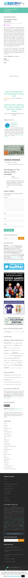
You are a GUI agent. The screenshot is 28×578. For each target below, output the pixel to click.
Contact (10, 379)
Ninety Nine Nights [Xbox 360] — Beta (11, 547)
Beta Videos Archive (7, 428)
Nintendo (6, 353)
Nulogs (5, 452)
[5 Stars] (10, 98)
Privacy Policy (7, 500)
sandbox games (7, 159)
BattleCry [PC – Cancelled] (9, 558)
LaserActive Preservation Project (10, 446)
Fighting (16, 345)
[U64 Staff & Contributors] (7, 123)
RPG (15, 358)
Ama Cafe (6, 377)
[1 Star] (4, 98)
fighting (21, 345)
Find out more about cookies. (14, 576)
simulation (20, 360)
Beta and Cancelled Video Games (10, 484)
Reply (8, 187)
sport (7, 362)
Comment (6, 197)
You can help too (14, 256)
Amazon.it (18, 396)
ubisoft (13, 367)
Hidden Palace (6, 443)
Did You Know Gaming (8, 431)
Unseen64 (17, 126)
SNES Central (6, 462)
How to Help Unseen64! (9, 488)
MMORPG (13, 350)
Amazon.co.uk (6, 398)
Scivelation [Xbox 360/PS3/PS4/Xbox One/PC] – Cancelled (13, 551)
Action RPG (7, 343)
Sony (14, 17)
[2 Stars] (6, 98)
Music (17, 350)
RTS (19, 358)
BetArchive (6, 430)
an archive (11, 245)
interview (14, 348)
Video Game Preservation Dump (10, 468)
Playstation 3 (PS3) (8, 17)
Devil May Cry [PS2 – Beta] (16, 375)
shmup (9, 360)
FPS (5, 347)
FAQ (5, 495)
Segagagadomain (7, 459)
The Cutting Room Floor (8, 465)
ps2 (8, 355)
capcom (6, 345)
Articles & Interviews (8, 486)
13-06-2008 (19, 23)
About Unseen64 (7, 491)
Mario (10, 350)
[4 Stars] (9, 98)
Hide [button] (23, 576)
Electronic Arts (11, 345)
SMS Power (6, 460)
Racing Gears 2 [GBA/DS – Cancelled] (16, 164)
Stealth (15, 362)
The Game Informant (8, 467)
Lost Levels (6, 448)
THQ (10, 367)
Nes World (6, 451)
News (5, 481)
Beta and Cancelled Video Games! (15, 377)
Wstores (5, 382)
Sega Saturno (6, 457)
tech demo (10, 365)
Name (5, 213)
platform (15, 353)
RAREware (11, 358)
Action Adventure (16, 340)
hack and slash (10, 348)
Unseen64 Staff (7, 493)
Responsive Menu (23, 3)
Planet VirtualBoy (7, 454)
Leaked (6, 350)
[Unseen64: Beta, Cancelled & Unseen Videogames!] (13, 4)
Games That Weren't (8, 435)
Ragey (5, 456)
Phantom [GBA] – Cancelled (9, 561)
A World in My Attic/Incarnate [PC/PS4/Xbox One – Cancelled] (14, 555)
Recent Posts (11, 119)
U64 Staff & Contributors (10, 23)
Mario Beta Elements (8, 449)
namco (20, 350)
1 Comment (8, 25)
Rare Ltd (6, 358)
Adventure (14, 343)
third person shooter (16, 159)
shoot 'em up (14, 360)
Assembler (6, 425)
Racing (16, 356)
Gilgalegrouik (6, 439)
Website (5, 224)
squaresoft (12, 362)
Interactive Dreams (7, 444)
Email (5, 218)
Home (5, 479)
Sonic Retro (6, 464)
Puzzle (11, 355)
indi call (5, 384)
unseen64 (17, 367)
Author (5, 119)
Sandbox (5, 360)
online (10, 353)
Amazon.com (13, 396)
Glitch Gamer (6, 441)
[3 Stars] (7, 98)
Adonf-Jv (5, 423)
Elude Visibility (6, 433)
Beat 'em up (19, 343)
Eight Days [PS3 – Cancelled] (10, 162)
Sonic (5, 362)
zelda (20, 367)
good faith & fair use (17, 258)
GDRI (5, 438)
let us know (6, 261)
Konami (18, 348)
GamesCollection (7, 436)
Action (6, 340)
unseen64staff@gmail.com (14, 567)
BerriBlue (5, 427)
